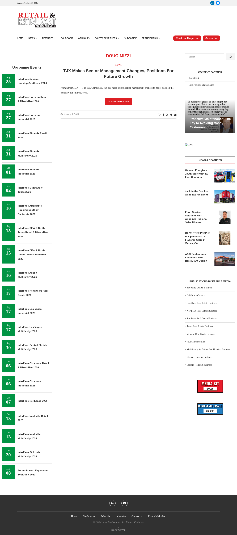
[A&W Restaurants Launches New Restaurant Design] (224, 259)
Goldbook (67, 38)
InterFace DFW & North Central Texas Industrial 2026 (32, 254)
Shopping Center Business (199, 287)
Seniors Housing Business (199, 365)
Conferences (89, 516)
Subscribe (130, 38)
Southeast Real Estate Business (202, 318)
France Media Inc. (157, 516)
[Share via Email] (175, 114)
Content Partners (106, 38)
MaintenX (194, 78)
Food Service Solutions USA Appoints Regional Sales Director (196, 217)
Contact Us (137, 516)
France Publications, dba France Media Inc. (122, 522)
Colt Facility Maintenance (201, 85)
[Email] (218, 3)
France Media (150, 38)
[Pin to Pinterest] (171, 114)
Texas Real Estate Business (200, 326)
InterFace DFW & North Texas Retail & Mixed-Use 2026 (33, 232)
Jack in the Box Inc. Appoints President (197, 193)
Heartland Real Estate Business (202, 303)
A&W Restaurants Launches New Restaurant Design (196, 257)
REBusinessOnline (196, 341)
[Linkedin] (212, 3)
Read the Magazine (187, 38)
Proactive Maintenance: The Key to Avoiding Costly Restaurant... (210, 123)
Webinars (84, 38)
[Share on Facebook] (163, 114)
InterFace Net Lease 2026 (33, 400)
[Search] (230, 56)
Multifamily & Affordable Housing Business (208, 349)
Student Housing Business (199, 357)
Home (20, 38)
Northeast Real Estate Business (202, 311)
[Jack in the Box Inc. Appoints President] (224, 196)
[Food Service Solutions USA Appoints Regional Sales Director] (224, 217)
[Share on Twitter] (167, 114)
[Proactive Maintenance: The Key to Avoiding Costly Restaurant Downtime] (210, 116)
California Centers (196, 295)
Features (47, 38)
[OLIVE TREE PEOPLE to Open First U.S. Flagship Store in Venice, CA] (224, 238)
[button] (188, 116)
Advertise (121, 516)
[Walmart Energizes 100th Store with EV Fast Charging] (224, 175)
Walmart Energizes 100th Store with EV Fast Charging (196, 173)
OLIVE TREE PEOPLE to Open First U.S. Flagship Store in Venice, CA (197, 238)
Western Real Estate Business (201, 334)
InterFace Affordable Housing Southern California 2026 (30, 210)
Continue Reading (118, 101)
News (31, 38)
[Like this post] (159, 114)
